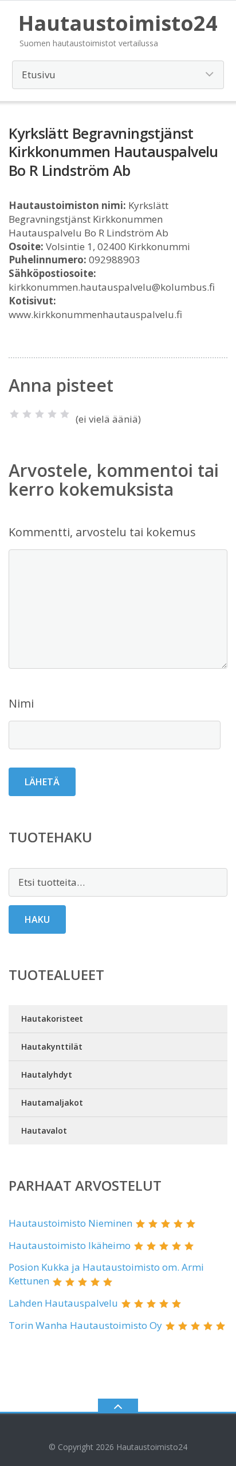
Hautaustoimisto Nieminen (70, 1223)
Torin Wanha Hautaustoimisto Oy (85, 1325)
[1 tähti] (14, 414)
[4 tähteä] (52, 414)
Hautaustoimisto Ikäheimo (70, 1245)
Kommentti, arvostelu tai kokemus (102, 532)
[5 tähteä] (64, 414)
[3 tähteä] (39, 414)
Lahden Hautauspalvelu (63, 1303)
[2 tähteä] (27, 414)
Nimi (21, 703)
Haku (37, 919)
